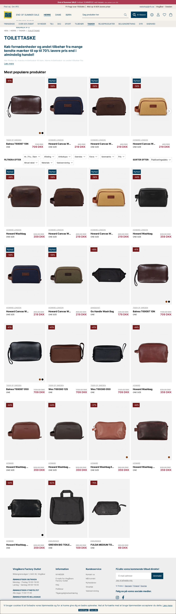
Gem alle (93, 610)
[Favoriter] (164, 15)
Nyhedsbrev (91, 583)
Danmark (128, 586)
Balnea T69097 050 (17, 389)
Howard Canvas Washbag (60, 143)
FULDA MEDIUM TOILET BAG (102, 544)
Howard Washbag (16, 233)
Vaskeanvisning (92, 591)
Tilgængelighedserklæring (66, 593)
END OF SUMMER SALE (27, 14)
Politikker (59, 589)
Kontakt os (90, 574)
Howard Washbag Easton (102, 467)
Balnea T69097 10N (17, 143)
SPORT (68, 24)
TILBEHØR (79, 24)
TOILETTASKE (34, 31)
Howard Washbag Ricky (18, 544)
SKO (59, 24)
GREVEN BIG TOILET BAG (60, 544)
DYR (141, 24)
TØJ (51, 24)
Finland (136, 586)
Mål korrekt (90, 578)
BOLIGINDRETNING (127, 24)
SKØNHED (150, 24)
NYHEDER (42, 24)
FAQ (57, 585)
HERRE (47, 14)
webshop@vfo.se (147, 7)
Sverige (144, 586)
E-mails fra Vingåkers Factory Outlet (64, 579)
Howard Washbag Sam (18, 467)
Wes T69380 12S (58, 389)
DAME (58, 14)
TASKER (91, 24)
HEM (6, 31)
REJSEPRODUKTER (106, 24)
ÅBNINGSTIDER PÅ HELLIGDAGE (27, 597)
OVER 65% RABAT (26, 24)
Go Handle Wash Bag (102, 311)
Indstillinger (83, 610)
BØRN (68, 14)
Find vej (7, 7)
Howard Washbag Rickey (144, 467)
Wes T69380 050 (101, 389)
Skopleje (89, 587)
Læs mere (167, 605)
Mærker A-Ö (23, 27)
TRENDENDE (9, 24)
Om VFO (15, 7)
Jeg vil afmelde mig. (124, 580)
